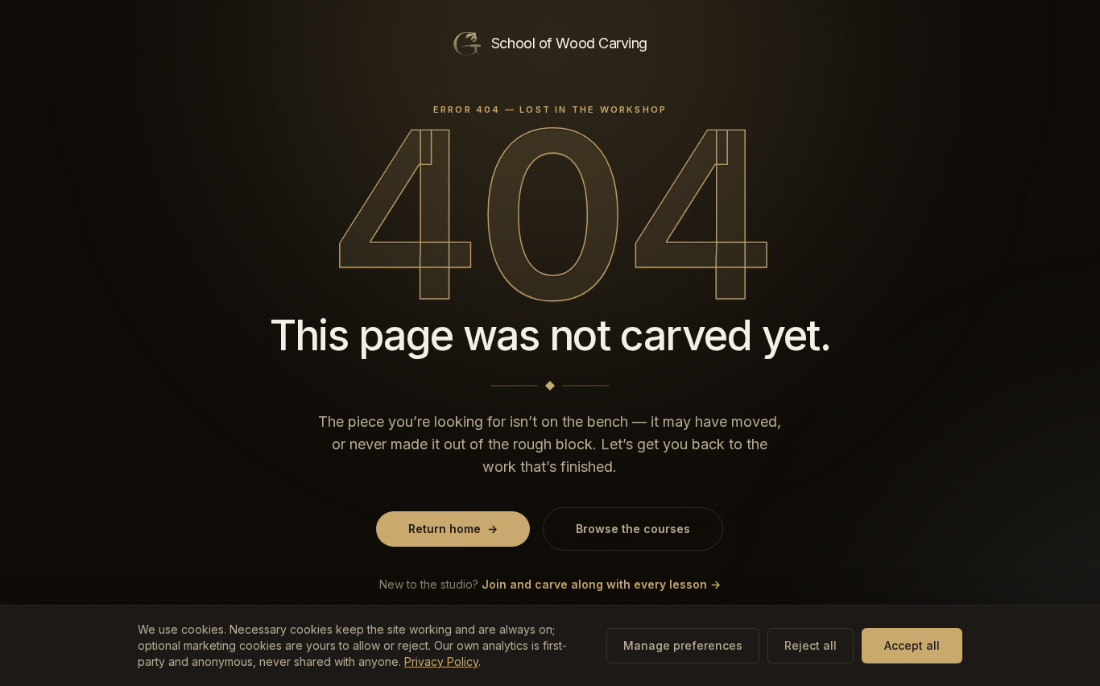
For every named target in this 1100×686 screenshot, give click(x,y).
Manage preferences (682, 645)
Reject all (810, 645)
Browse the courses (633, 528)
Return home (453, 528)
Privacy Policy (441, 661)
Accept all (912, 645)
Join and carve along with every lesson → (601, 584)
